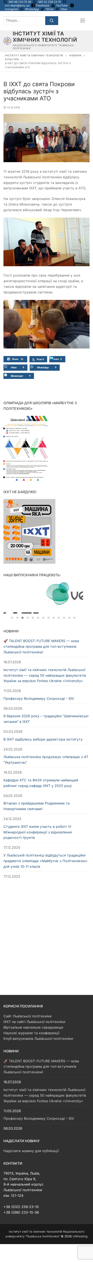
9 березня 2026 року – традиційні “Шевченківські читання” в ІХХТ (45, 711)
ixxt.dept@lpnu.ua (17, 5)
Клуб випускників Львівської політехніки (38, 1030)
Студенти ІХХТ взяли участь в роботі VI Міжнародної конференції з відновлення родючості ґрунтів (37, 824)
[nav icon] (83, 20)
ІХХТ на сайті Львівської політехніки (34, 1014)
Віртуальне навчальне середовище (33, 1019)
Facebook (42, 5)
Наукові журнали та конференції (31, 1025)
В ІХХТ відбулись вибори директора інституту (43, 731)
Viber (63, 9)
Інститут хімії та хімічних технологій (45, 36)
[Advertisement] (46, 924)
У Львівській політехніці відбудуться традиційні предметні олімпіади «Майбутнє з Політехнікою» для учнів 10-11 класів (45, 853)
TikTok (49, 9)
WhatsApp (32, 9)
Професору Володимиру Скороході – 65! (38, 690)
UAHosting (80, 1228)
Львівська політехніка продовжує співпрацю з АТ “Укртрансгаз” (45, 752)
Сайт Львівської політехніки (27, 1008)
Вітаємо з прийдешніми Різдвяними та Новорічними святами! (36, 798)
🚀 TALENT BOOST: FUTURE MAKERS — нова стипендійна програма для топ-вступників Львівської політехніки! (41, 638)
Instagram (11, 9)
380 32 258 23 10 (49, 1)
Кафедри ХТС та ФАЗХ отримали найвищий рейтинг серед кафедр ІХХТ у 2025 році (40, 775)
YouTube (62, 5)
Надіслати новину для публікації (31, 1143)
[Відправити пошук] (51, 20)
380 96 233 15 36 (19, 1)
